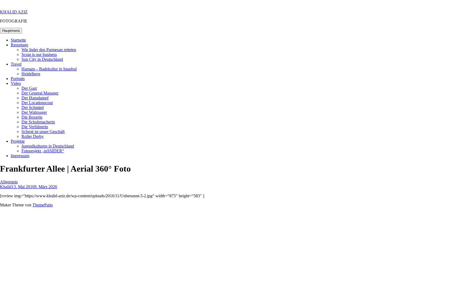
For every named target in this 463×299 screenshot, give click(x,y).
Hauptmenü (11, 31)
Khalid (6, 186)
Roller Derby (32, 136)
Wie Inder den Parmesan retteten (48, 49)
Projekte (18, 141)
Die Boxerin (31, 117)
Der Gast (29, 88)
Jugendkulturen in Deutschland (47, 146)
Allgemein (9, 182)
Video (16, 83)
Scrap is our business (39, 54)
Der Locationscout (37, 102)
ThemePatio (42, 205)
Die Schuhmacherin (38, 122)
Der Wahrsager (34, 112)
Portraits (18, 78)
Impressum (20, 155)
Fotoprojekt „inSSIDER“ (42, 151)
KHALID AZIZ (14, 12)
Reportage (19, 45)
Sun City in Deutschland (42, 59)
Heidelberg (30, 73)
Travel (16, 64)
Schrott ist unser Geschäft (43, 131)
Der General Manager (39, 93)
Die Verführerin (34, 126)
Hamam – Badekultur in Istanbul (49, 69)
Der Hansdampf (34, 98)
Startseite (18, 40)
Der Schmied (32, 107)
